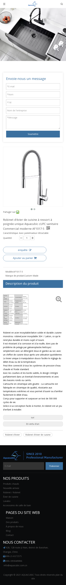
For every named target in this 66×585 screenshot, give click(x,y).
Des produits (12, 522)
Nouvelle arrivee (11, 488)
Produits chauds (11, 483)
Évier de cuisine (10, 496)
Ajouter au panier (23, 258)
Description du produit (22, 283)
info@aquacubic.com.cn (15, 565)
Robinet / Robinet (11, 492)
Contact (10, 535)
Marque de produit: (14, 275)
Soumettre (33, 134)
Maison (9, 517)
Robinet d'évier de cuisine (37, 434)
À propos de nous (14, 526)
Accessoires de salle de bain (17, 505)
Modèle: (9, 271)
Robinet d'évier (12, 434)
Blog (8, 530)
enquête (22, 250)
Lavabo (6, 501)
